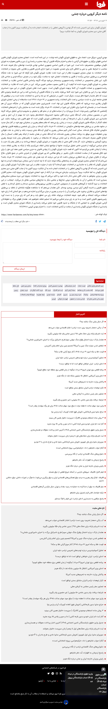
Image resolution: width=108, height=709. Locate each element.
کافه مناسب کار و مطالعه (85, 290)
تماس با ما (52, 681)
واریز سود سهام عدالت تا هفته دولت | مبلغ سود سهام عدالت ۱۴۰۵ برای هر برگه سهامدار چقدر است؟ (66, 406)
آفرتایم (59, 294)
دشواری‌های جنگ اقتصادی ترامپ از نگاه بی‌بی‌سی (84, 454)
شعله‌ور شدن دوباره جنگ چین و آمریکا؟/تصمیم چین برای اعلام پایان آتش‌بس (74, 345)
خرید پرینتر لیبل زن (75, 294)
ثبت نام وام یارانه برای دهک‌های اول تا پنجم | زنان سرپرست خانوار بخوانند (76, 436)
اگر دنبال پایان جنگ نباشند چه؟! (92, 321)
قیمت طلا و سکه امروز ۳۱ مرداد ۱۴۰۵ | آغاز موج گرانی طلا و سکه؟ (79, 351)
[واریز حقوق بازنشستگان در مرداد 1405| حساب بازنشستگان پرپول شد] (100, 683)
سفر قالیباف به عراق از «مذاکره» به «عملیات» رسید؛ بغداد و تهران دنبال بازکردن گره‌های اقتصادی (67, 486)
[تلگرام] (104, 222)
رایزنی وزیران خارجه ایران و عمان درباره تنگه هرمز (85, 466)
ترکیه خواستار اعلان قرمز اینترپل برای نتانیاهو (87, 492)
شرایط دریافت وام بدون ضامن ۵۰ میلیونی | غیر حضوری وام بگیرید (78, 399)
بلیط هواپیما (41, 294)
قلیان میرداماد (99, 290)
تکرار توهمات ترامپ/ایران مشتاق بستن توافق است (84, 387)
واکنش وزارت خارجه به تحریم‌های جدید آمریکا (86, 381)
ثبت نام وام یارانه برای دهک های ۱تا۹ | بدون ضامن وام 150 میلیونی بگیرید (75, 333)
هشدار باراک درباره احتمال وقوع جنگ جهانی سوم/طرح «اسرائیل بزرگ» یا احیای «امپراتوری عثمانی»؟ (65, 339)
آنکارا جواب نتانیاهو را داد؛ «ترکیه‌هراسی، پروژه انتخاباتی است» (80, 448)
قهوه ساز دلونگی (63, 299)
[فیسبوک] (96, 222)
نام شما (102, 239)
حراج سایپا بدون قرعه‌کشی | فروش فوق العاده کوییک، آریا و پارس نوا (77, 412)
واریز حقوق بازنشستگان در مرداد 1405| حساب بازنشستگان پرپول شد (80, 677)
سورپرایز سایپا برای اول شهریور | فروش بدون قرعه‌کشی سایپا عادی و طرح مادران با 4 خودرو (69, 442)
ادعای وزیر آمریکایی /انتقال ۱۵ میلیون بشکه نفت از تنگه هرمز (80, 375)
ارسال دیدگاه (19, 269)
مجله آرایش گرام (70, 290)
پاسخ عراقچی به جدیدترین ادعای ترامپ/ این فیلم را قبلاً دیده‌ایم (79, 498)
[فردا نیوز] (101, 8)
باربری (65, 294)
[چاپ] (3, 20)
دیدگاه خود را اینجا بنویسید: (60, 239)
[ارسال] (7, 20)
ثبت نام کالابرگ (58, 290)
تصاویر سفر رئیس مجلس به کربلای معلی (88, 393)
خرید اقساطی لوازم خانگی (95, 286)
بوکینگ (86, 294)
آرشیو (41, 681)
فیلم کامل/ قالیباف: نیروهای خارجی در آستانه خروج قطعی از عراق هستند (76, 472)
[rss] (60, 674)
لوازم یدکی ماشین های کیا (95, 299)
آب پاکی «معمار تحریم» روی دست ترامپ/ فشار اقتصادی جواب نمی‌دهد (76, 327)
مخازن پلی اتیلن (26, 286)
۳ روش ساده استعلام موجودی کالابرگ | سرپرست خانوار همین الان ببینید (76, 418)
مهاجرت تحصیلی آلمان (56, 286)
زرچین (16, 290)
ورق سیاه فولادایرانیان (97, 294)
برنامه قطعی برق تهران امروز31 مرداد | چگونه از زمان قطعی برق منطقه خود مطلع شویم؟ (70, 369)
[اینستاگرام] (56, 674)
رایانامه (102, 250)
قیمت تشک (81, 286)
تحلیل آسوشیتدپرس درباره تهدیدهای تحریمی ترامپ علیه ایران (80, 357)
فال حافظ (16, 286)
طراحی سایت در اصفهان (77, 299)
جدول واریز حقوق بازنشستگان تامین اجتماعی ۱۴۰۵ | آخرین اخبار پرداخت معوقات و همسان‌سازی (67, 430)
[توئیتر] (48, 674)
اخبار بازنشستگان (70, 286)
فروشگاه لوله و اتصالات (27, 294)
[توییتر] (100, 222)
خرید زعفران (24, 290)
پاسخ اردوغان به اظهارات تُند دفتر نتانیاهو (88, 460)
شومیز (54, 299)
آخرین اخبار (80, 314)
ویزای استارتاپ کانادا (39, 286)
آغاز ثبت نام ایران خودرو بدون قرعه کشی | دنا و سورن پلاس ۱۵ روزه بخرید (75, 424)
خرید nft (48, 290)
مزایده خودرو (51, 294)
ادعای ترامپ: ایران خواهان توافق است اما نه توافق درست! (81, 363)
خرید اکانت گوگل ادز (36, 290)
